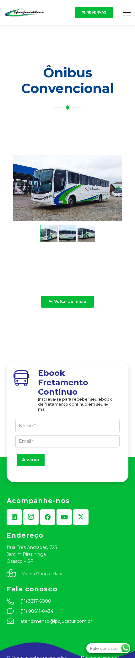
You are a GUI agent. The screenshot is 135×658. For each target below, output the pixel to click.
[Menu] (127, 12)
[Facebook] (47, 517)
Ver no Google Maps (42, 573)
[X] (81, 517)
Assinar (31, 460)
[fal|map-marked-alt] (14, 573)
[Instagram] (31, 517)
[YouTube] (64, 517)
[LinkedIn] (14, 517)
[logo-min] (24, 12)
